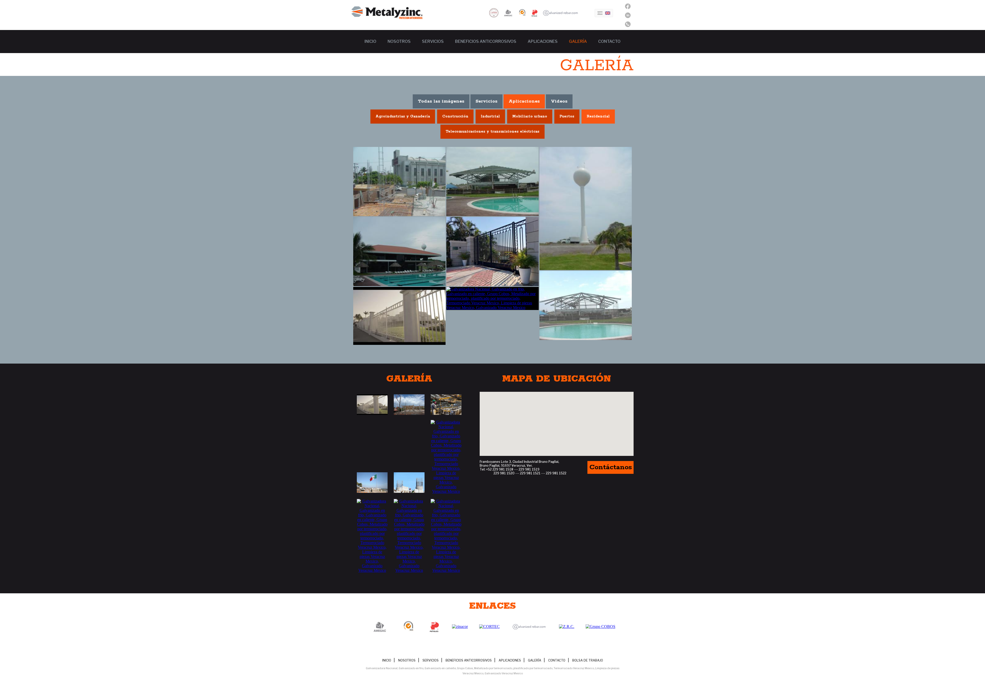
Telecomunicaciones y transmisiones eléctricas (492, 131)
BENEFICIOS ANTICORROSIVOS (485, 41)
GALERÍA (578, 41)
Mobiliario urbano (529, 116)
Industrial (490, 116)
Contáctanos (610, 467)
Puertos (566, 116)
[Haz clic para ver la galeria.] (372, 404)
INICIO (370, 41)
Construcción (455, 116)
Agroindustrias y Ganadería (403, 116)
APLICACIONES (543, 41)
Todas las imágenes (441, 101)
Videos (559, 101)
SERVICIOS (433, 41)
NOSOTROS (399, 41)
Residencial (598, 116)
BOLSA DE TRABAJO (587, 660)
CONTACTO (609, 41)
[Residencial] (399, 181)
